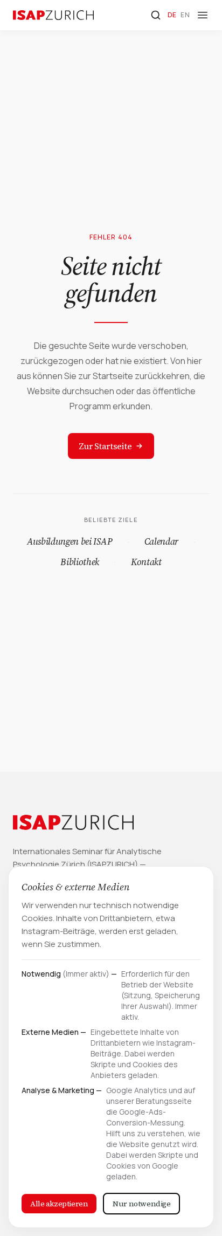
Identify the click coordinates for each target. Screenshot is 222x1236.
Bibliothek (79, 561)
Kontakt (146, 561)
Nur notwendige (141, 1203)
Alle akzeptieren (59, 1203)
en (185, 14)
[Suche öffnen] (155, 15)
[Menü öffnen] (202, 15)
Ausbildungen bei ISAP (70, 541)
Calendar (161, 541)
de (172, 14)
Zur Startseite (105, 446)
